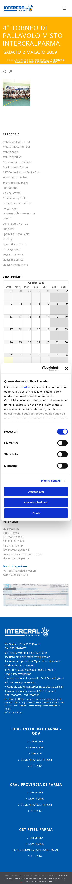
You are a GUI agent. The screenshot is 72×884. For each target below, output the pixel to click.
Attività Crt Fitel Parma (16, 141)
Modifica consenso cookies (30, 878)
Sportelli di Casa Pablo (16, 234)
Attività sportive (12, 157)
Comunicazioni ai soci (36, 759)
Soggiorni (8, 228)
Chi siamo (36, 792)
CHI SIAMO (36, 741)
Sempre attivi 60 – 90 (15, 223)
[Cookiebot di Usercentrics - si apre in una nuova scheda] (43, 368)
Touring (7, 239)
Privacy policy (57, 878)
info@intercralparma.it (16, 550)
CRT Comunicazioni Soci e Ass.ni (22, 172)
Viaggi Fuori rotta (13, 254)
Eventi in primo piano (15, 182)
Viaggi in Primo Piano (15, 264)
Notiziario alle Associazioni (19, 213)
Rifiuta (36, 513)
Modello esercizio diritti (38, 881)
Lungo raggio (11, 208)
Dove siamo (36, 747)
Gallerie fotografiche (15, 198)
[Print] (12, 71)
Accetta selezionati (36, 502)
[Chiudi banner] (66, 368)
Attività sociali (11, 152)
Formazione (10, 187)
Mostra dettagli (51, 480)
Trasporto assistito (14, 244)
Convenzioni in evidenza (17, 162)
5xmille (36, 753)
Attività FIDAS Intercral (31, 60)
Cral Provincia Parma (15, 167)
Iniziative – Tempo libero (17, 203)
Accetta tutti (36, 491)
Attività (36, 765)
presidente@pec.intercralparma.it (22, 554)
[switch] (62, 443)
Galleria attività (11, 193)
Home (10, 60)
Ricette (7, 218)
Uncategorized (11, 249)
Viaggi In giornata (13, 259)
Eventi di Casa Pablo (15, 177)
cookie (25, 387)
